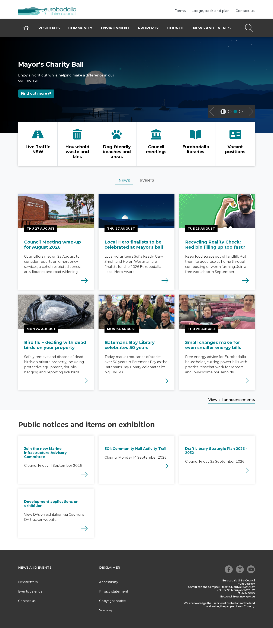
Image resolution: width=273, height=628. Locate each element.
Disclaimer (109, 567)
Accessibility (108, 582)
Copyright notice (112, 601)
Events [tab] (147, 181)
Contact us (245, 11)
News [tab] (124, 181)
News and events (212, 28)
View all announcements (231, 400)
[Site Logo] (50, 11)
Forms (180, 11)
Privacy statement (113, 591)
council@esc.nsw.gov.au (239, 596)
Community (80, 28)
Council (175, 28)
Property (148, 28)
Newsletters (27, 582)
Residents (49, 28)
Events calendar (31, 591)
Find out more (34, 93)
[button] (212, 111)
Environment (115, 28)
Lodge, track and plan (210, 11)
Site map (106, 610)
